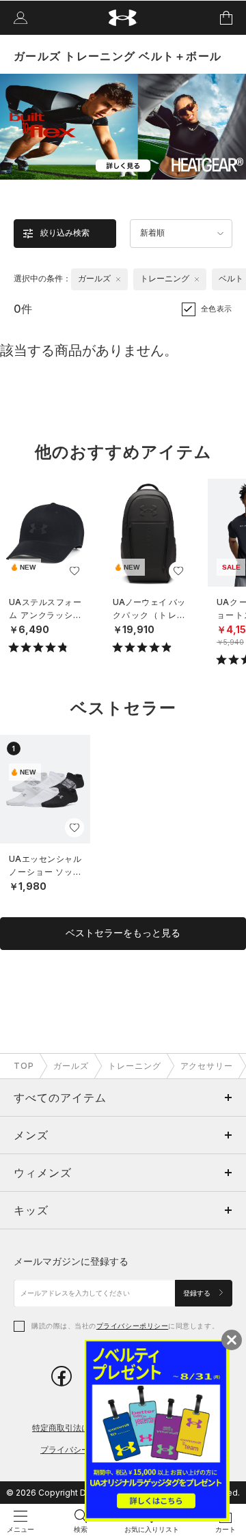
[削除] (118, 279)
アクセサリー (207, 1066)
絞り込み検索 (65, 233)
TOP (24, 1066)
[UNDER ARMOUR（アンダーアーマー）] (123, 18)
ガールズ (71, 1066)
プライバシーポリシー (132, 1326)
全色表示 (216, 308)
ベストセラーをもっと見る (123, 932)
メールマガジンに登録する (71, 1261)
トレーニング (134, 1066)
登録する (198, 1293)
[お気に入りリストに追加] (74, 571)
